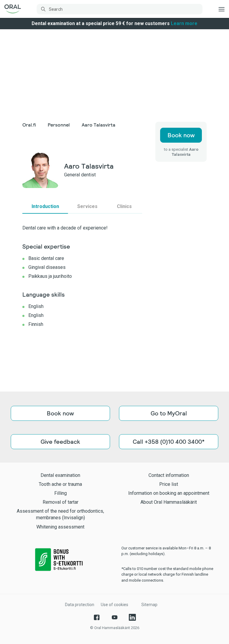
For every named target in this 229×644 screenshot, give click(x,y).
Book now (181, 135)
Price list (168, 484)
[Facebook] (96, 617)
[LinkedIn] (132, 617)
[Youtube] (114, 617)
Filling (60, 493)
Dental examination (60, 475)
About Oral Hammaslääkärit (168, 502)
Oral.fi (29, 125)
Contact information (168, 475)
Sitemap (149, 604)
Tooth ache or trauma (60, 484)
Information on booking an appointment (168, 493)
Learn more (184, 23)
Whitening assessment (60, 527)
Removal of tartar (60, 502)
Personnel (59, 125)
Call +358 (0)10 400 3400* (169, 442)
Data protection (79, 604)
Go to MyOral (169, 413)
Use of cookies (114, 604)
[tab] (45, 206)
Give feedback (60, 442)
